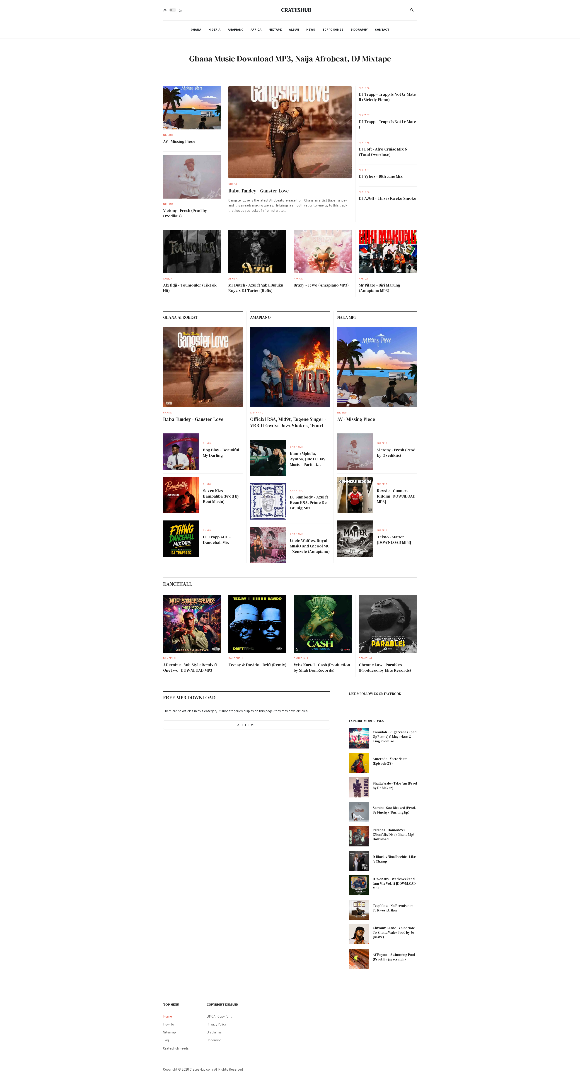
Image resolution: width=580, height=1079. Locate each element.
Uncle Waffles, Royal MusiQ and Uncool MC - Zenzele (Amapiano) (310, 546)
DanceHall (170, 658)
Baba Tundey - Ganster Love (258, 190)
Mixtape (364, 87)
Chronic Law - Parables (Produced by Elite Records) (385, 667)
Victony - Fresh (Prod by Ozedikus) (185, 213)
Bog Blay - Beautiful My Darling (221, 452)
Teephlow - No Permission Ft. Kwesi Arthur (393, 908)
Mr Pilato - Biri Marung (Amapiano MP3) (379, 287)
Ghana (232, 183)
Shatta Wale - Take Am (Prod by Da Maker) (395, 785)
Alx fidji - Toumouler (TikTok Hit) (190, 287)
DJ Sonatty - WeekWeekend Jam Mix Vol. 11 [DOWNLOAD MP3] (394, 883)
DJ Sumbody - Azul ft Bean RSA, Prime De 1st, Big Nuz (309, 502)
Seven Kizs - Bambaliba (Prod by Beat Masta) (221, 496)
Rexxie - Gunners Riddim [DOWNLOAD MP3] (396, 496)
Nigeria (168, 134)
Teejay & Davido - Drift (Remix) (257, 665)
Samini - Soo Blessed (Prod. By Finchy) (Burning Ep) (394, 810)
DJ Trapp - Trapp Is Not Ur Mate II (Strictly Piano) (387, 96)
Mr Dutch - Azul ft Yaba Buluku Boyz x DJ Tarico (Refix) (255, 287)
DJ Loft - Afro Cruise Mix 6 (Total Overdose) (383, 151)
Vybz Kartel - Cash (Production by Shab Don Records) (322, 667)
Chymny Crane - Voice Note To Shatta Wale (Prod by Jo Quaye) (394, 932)
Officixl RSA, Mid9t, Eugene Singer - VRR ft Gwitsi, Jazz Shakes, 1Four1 (288, 422)
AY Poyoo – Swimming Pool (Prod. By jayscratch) (394, 957)
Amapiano (256, 412)
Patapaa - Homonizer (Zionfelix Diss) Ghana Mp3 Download (394, 834)
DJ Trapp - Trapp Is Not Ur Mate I (387, 124)
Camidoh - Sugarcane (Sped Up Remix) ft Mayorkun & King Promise (394, 737)
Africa (167, 278)
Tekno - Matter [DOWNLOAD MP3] (394, 539)
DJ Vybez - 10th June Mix (381, 176)
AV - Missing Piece (179, 141)
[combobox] (412, 10)
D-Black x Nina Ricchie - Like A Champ (394, 859)
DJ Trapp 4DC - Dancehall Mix (217, 539)
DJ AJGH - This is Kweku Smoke (387, 198)
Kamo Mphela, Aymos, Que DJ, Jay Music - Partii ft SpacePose (308, 462)
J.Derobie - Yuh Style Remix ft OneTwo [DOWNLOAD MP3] (190, 667)
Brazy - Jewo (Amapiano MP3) (321, 285)
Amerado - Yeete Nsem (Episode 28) (390, 761)
